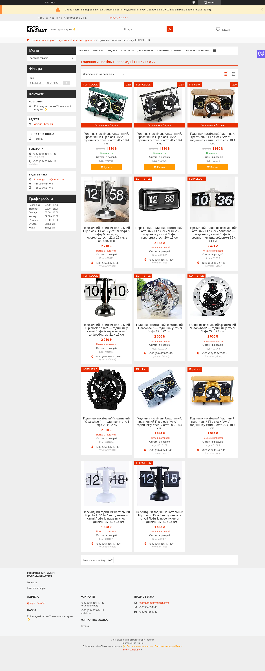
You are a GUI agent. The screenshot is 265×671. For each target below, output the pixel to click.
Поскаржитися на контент (140, 646)
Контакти (127, 50)
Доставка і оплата (197, 50)
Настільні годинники (83, 40)
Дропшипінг (145, 50)
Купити (108, 167)
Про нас (98, 50)
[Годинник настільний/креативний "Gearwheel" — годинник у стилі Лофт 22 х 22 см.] (159, 296)
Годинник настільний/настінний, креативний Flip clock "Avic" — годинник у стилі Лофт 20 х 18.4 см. (106, 138)
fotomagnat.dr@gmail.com (49, 179)
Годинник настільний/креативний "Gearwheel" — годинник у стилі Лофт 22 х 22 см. (159, 328)
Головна (83, 50)
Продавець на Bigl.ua (132, 643)
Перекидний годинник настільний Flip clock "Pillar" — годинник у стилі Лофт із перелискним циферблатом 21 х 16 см (106, 329)
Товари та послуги (43, 40)
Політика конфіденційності (168, 646)
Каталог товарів (39, 57)
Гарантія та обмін (169, 50)
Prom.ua (150, 640)
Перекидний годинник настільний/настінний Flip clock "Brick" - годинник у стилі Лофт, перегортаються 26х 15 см (159, 232)
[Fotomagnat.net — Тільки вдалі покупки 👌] (37, 28)
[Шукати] (170, 29)
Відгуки (112, 50)
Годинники (62, 40)
